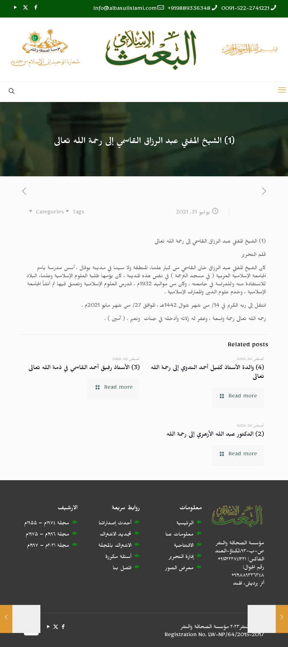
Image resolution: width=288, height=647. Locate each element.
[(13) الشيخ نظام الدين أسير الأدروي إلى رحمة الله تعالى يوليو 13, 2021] (282, 619)
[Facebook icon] (35, 9)
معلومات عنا (179, 535)
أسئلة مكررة (118, 557)
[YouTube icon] (15, 9)
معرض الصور (179, 569)
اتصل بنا (122, 569)
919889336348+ (189, 9)
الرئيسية (185, 524)
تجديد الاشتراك (115, 535)
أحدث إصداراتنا (115, 524)
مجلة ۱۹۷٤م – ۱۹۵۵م (46, 524)
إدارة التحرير (181, 557)
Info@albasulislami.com (125, 9)
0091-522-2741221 (245, 9)
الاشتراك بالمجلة (114, 546)
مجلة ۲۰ (58, 546)
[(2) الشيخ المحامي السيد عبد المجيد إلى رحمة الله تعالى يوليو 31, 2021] (6, 619)
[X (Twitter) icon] (25, 9)
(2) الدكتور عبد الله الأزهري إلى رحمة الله (215, 435)
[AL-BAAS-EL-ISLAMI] (144, 50)
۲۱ (53, 546)
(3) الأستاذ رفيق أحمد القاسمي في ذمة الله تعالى (84, 369)
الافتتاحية (184, 546)
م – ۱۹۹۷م (37, 546)
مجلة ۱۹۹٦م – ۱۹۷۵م (47, 535)
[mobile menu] (282, 92)
